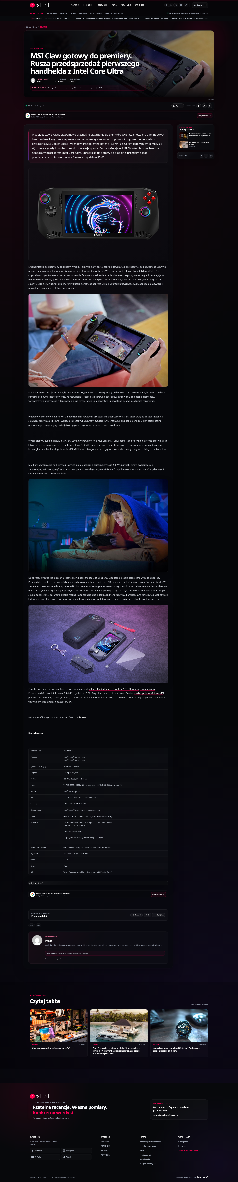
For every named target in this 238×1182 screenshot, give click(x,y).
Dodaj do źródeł (203, 115)
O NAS (73, 13)
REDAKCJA (83, 13)
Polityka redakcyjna (114, 13)
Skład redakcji (145, 1155)
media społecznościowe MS (148, 693)
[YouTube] (181, 5)
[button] (98, 214)
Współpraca (183, 1142)
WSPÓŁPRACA (51, 13)
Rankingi (139, 5)
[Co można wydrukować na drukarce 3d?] (59, 1025)
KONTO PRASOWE (36, 13)
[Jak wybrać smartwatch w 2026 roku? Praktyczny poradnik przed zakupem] (179, 1025)
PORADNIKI (126, 5)
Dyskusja (179, 106)
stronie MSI (80, 717)
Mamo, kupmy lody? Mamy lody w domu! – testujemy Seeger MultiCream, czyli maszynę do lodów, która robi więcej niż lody (167, 18)
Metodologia (96, 13)
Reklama (182, 1146)
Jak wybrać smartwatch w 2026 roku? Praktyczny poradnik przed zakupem (176, 1049)
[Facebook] (166, 5)
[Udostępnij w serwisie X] (204, 105)
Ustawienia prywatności (184, 1177)
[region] (98, 811)
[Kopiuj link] (210, 105)
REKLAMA (63, 13)
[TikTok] (186, 5)
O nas (142, 1150)
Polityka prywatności (148, 1146)
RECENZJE (87, 5)
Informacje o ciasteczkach (150, 1142)
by (201, 1177)
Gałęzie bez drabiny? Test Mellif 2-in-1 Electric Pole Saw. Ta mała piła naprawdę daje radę (84, 18)
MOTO (114, 5)
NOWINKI (75, 5)
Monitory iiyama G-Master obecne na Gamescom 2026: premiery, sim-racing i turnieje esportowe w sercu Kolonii (200, 136)
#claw (31, 925)
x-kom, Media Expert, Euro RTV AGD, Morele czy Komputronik (122, 688)
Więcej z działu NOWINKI (199, 1004)
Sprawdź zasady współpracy (164, 1115)
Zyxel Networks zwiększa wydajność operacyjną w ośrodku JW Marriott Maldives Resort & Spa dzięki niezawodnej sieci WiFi (116, 1051)
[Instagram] (171, 5)
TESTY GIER (102, 5)
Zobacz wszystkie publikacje (54, 959)
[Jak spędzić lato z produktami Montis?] (183, 144)
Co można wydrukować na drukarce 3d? (51, 1048)
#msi (38, 925)
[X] (176, 5)
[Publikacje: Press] (37, 947)
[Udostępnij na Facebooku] (198, 105)
